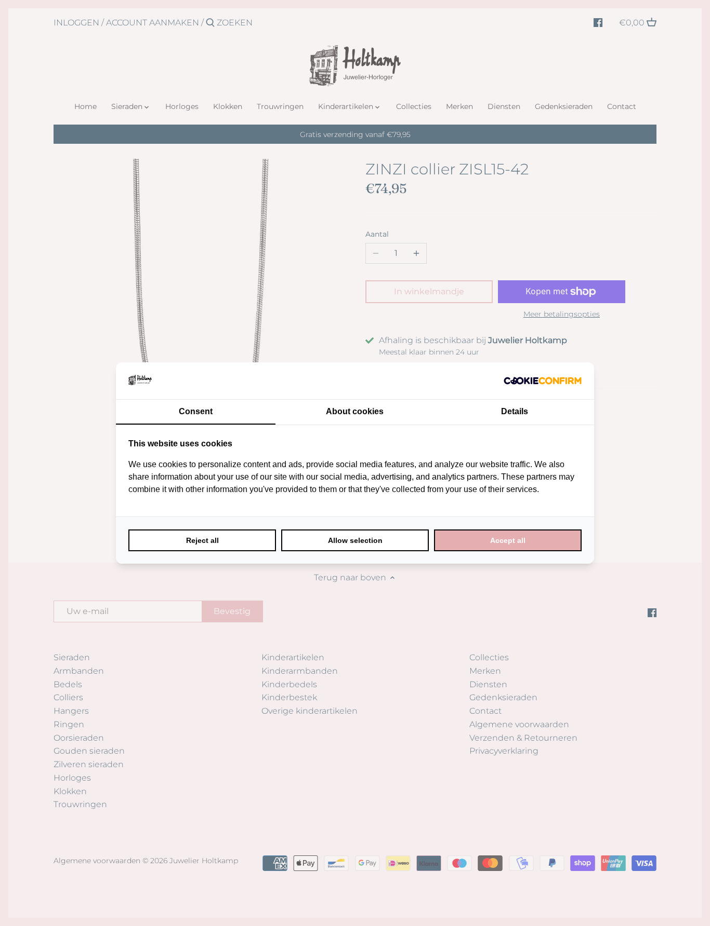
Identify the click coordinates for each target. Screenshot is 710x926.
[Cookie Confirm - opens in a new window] (543, 380)
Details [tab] (514, 411)
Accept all (507, 540)
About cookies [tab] (355, 411)
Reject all (202, 540)
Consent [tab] (196, 411)
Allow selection (355, 540)
